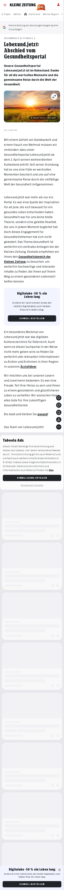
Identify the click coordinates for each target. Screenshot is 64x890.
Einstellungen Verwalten (32, 485)
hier (51, 470)
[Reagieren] (58, 398)
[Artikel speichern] (58, 412)
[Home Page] (23, 5)
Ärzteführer (28, 366)
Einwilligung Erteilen (32, 478)
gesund (42, 414)
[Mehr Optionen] (58, 427)
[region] (32, 14)
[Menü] (5, 5)
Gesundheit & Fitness (18, 38)
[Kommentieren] (58, 405)
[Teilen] (58, 419)
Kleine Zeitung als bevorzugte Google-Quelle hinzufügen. (33, 27)
